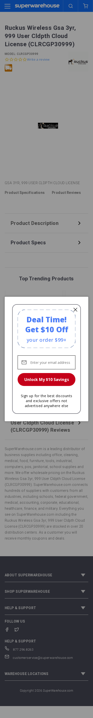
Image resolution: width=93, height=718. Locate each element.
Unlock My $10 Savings (46, 379)
